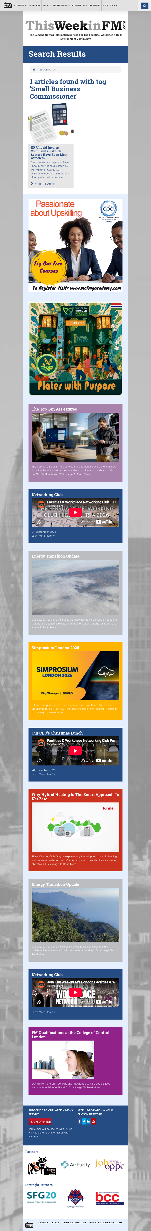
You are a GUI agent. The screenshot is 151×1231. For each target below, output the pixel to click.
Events (47, 5)
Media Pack (109, 5)
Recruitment (60, 5)
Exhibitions (79, 5)
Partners (95, 5)
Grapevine (34, 5)
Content (19, 5)
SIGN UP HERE (41, 1122)
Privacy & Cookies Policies (105, 1222)
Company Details (49, 1222)
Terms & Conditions (74, 1222)
